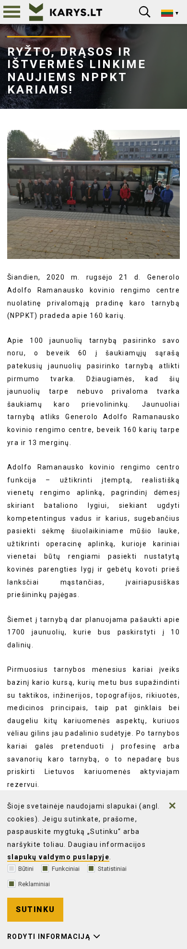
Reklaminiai (34, 884)
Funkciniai (66, 868)
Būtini (26, 868)
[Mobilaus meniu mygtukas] (12, 12)
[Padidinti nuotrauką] (93, 194)
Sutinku (35, 909)
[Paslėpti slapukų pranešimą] (172, 805)
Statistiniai (112, 868)
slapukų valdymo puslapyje (58, 857)
